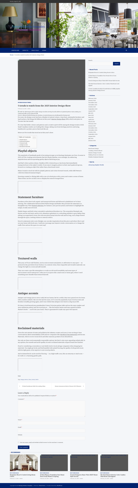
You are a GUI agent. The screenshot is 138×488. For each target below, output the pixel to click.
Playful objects (23, 139)
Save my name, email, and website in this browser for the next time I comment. (41, 442)
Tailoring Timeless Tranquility (25, 485)
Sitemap (44, 50)
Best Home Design (93, 148)
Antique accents (24, 144)
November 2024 (92, 130)
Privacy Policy (35, 50)
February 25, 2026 (74, 478)
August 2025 (91, 111)
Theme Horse (42, 485)
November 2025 (92, 104)
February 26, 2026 (44, 478)
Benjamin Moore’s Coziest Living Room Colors (101, 72)
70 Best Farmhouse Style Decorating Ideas (33, 386)
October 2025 (92, 107)
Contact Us (25, 50)
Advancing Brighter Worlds (96, 165)
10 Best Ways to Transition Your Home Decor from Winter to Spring (52, 475)
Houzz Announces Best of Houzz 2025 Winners (68, 386)
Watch (36, 379)
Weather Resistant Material (95, 157)
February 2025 (92, 123)
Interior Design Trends (24, 102)
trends (33, 379)
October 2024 (92, 132)
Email (20, 427)
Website (20, 435)
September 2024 (93, 134)
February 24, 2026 (104, 478)
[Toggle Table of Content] (33, 137)
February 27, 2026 (14, 478)
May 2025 (91, 117)
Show (30, 379)
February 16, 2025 (22, 108)
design (22, 379)
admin (29, 108)
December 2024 (92, 128)
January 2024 (92, 140)
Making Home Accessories (95, 155)
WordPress (59, 485)
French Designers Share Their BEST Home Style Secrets (104, 80)
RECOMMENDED (15, 452)
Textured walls (23, 143)
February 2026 (92, 98)
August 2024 (91, 136)
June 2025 (91, 115)
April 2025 (91, 119)
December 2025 (92, 102)
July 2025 (90, 113)
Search (90, 60)
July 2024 (90, 138)
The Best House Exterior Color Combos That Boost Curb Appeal (112, 475)
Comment (21, 399)
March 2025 (91, 121)
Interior (26, 379)
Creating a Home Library (95, 150)
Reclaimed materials (25, 146)
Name (20, 419)
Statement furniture (25, 141)
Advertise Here (15, 50)
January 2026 (92, 100)
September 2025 (92, 109)
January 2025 (92, 126)
